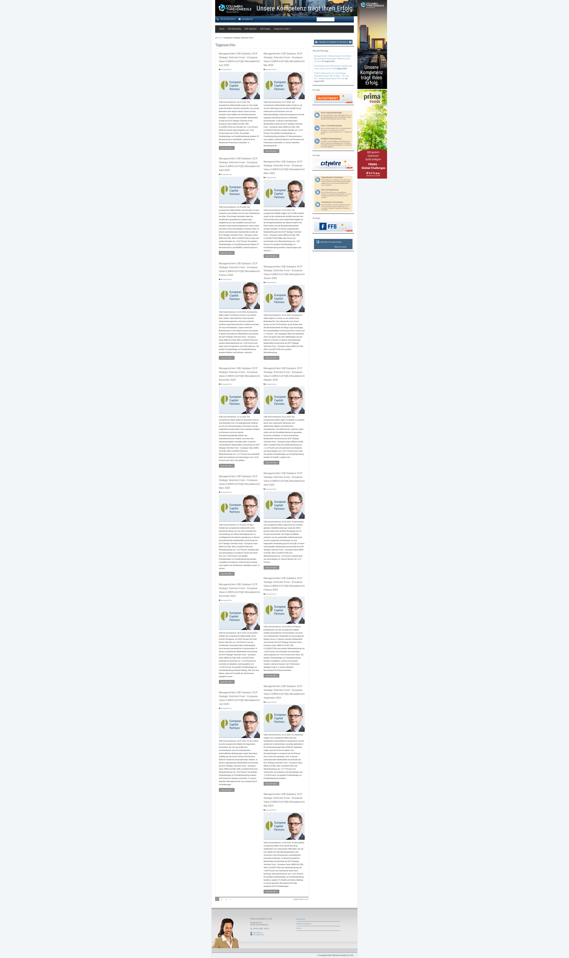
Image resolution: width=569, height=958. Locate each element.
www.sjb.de (257, 932)
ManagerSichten (226, 69)
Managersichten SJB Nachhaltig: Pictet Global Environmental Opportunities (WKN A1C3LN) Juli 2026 (332, 58)
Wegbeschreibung (303, 924)
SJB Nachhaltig (234, 29)
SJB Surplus (265, 29)
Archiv (298, 928)
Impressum (300, 919)
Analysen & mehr (281, 29)
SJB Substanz (250, 29)
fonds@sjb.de (258, 935)
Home (221, 29)
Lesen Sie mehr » (227, 148)
